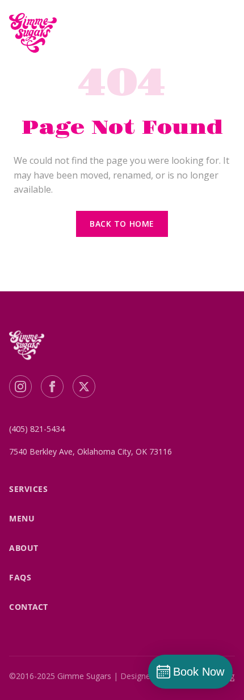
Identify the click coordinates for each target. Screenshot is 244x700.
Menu (22, 518)
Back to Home (122, 223)
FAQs (20, 577)
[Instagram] (20, 386)
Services (28, 488)
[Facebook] (52, 386)
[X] (84, 386)
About (24, 547)
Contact (28, 606)
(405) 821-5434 (37, 428)
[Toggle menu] (221, 32)
